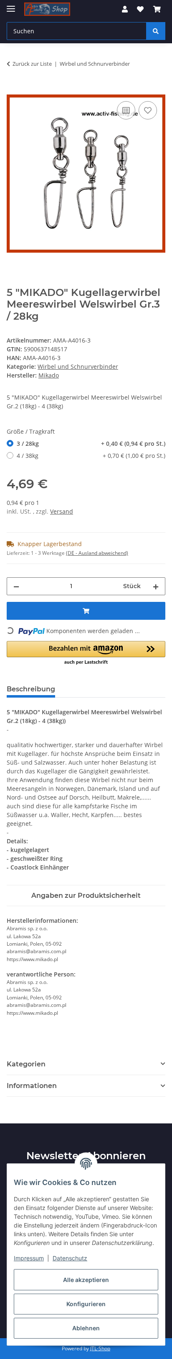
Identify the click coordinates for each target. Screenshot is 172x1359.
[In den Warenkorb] (13, 89)
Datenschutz (70, 1258)
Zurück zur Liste (32, 63)
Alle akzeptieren (86, 1279)
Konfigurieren (86, 1303)
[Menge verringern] (16, 586)
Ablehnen (86, 1328)
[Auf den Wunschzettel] (148, 110)
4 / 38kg (91, 456)
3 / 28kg (91, 443)
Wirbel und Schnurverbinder (78, 366)
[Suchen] (155, 31)
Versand (61, 511)
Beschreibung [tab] (31, 689)
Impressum (29, 1258)
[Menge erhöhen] (156, 586)
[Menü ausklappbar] (11, 5)
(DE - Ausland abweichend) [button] (97, 553)
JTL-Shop (100, 1348)
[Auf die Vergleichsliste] (126, 110)
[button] (124, 9)
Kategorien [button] (26, 1064)
